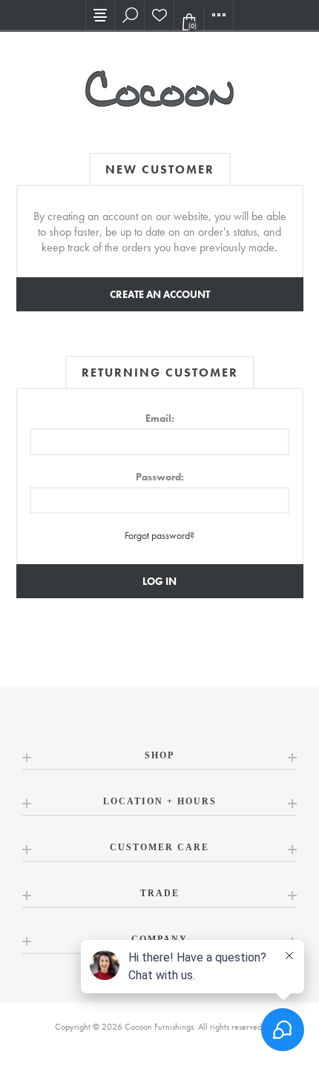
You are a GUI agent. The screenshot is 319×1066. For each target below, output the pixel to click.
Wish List (159, 15)
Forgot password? (159, 535)
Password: (160, 476)
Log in (159, 581)
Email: (159, 418)
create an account (160, 294)
